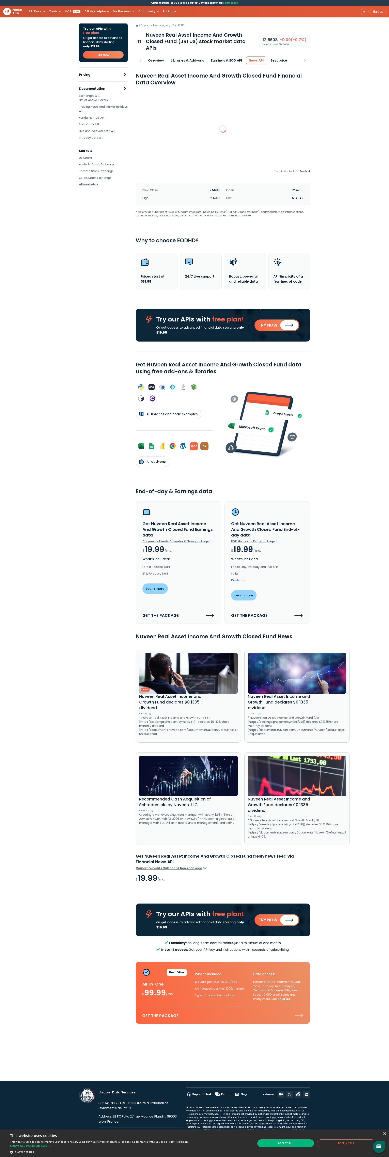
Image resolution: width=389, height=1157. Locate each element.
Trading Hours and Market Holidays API (103, 109)
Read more (182, 1141)
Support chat (201, 1094)
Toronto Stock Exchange (96, 171)
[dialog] (194, 1143)
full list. (285, 999)
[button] (99, 1146)
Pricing (84, 74)
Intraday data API (91, 138)
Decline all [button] (346, 1143)
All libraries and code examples (172, 414)
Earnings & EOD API (226, 60)
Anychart (305, 171)
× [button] (384, 1133)
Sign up (378, 12)
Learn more (230, 2)
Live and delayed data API (97, 131)
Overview (156, 60)
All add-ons (156, 461)
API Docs (35, 11)
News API (256, 60)
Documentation (92, 88)
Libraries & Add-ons (187, 60)
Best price (278, 60)
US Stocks (86, 158)
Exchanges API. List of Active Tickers (93, 98)
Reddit (226, 1094)
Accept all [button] (285, 1143)
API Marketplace (96, 11)
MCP (72, 11)
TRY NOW (103, 54)
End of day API (89, 124)
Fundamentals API (91, 118)
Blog (243, 1094)
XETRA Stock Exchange (95, 178)
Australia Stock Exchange (96, 164)
